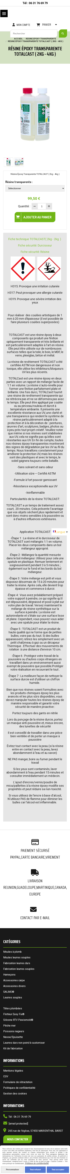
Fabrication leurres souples (18, 968)
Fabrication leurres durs (16, 963)
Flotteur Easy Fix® (13, 1014)
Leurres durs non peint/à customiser (24, 1042)
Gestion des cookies (15, 1093)
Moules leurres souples (16, 957)
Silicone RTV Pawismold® (18, 1019)
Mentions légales (13, 1070)
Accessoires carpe (14, 980)
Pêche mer (9, 1025)
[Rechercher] (63, 33)
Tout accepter (58, 1169)
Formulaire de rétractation (17, 1082)
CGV (5, 1076)
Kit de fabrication (13, 1048)
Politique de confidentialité (37, 1163)
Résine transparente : (19, 182)
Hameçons (9, 974)
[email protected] (18, 1123)
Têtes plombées (12, 1008)
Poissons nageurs (13, 1031)
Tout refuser (35, 1169)
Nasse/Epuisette (13, 1037)
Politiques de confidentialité (19, 1087)
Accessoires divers (14, 986)
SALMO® (8, 991)
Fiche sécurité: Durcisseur (35, 245)
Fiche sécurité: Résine (35, 252)
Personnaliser (12, 1169)
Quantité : (24, 206)
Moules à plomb (12, 951)
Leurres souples (12, 997)
